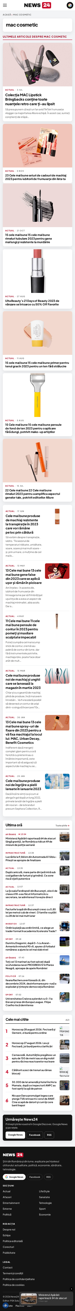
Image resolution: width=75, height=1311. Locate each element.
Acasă (7, 14)
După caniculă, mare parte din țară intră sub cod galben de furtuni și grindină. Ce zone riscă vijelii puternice (31, 875)
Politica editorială (13, 1241)
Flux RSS (20, 1305)
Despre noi (9, 1229)
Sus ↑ (30, 1305)
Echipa (6, 1235)
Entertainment (11, 1202)
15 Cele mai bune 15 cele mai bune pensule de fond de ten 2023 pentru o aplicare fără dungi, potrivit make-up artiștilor (33, 428)
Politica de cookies (13, 1284)
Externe (7, 1208)
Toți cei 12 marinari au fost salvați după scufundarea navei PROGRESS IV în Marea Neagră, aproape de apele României (30, 965)
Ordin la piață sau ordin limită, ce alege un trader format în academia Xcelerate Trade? (31, 929)
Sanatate (44, 1197)
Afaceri (7, 1197)
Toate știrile (62, 825)
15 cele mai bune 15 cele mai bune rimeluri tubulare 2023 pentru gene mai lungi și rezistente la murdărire (28, 238)
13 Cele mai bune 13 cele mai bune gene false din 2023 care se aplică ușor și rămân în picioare (24, 576)
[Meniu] (5, 5)
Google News (15, 1134)
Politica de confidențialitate (19, 1279)
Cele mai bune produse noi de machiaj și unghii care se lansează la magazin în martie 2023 (23, 681)
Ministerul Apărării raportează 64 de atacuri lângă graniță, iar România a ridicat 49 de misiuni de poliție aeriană (31, 841)
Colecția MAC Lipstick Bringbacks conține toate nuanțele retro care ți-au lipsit (30, 99)
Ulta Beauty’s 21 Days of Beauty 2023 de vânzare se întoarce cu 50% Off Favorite (32, 302)
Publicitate (9, 1252)
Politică (7, 1214)
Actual (6, 1191)
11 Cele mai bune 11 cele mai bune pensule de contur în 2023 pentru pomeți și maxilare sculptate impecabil (23, 629)
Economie (45, 1214)
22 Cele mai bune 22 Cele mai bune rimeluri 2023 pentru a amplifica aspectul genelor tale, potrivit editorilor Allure (32, 493)
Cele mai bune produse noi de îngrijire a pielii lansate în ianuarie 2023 (23, 785)
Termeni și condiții (13, 1273)
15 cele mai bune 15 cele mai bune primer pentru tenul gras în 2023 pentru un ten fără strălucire (37, 364)
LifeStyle (44, 1191)
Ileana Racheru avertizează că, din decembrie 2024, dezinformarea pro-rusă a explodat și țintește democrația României (31, 983)
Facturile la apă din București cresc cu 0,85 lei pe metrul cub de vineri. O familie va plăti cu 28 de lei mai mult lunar (31, 912)
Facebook (34, 1134)
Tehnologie (45, 1202)
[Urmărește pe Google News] (70, 5)
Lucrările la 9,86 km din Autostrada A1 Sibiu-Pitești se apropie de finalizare (31, 858)
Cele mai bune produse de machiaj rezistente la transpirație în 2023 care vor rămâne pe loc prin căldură (23, 524)
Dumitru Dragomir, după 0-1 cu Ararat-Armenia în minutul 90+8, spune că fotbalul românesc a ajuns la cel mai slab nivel (30, 946)
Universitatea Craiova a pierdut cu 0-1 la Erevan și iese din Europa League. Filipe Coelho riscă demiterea (29, 1002)
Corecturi (8, 1246)
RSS (49, 1134)
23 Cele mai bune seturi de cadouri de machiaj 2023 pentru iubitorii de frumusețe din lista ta (35, 177)
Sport (42, 1208)
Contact (8, 1267)
